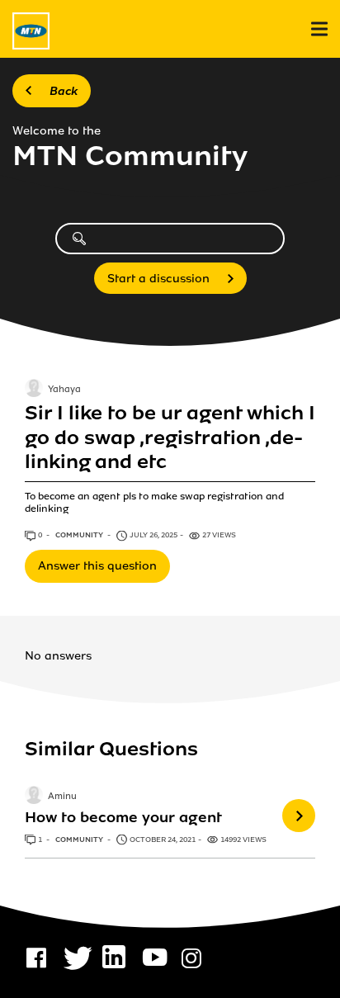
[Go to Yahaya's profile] (34, 389)
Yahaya (64, 390)
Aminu (62, 797)
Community (80, 535)
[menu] (319, 29)
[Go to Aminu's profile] (34, 796)
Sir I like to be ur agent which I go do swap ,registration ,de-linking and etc (170, 437)
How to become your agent (123, 817)
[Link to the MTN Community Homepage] (31, 31)
